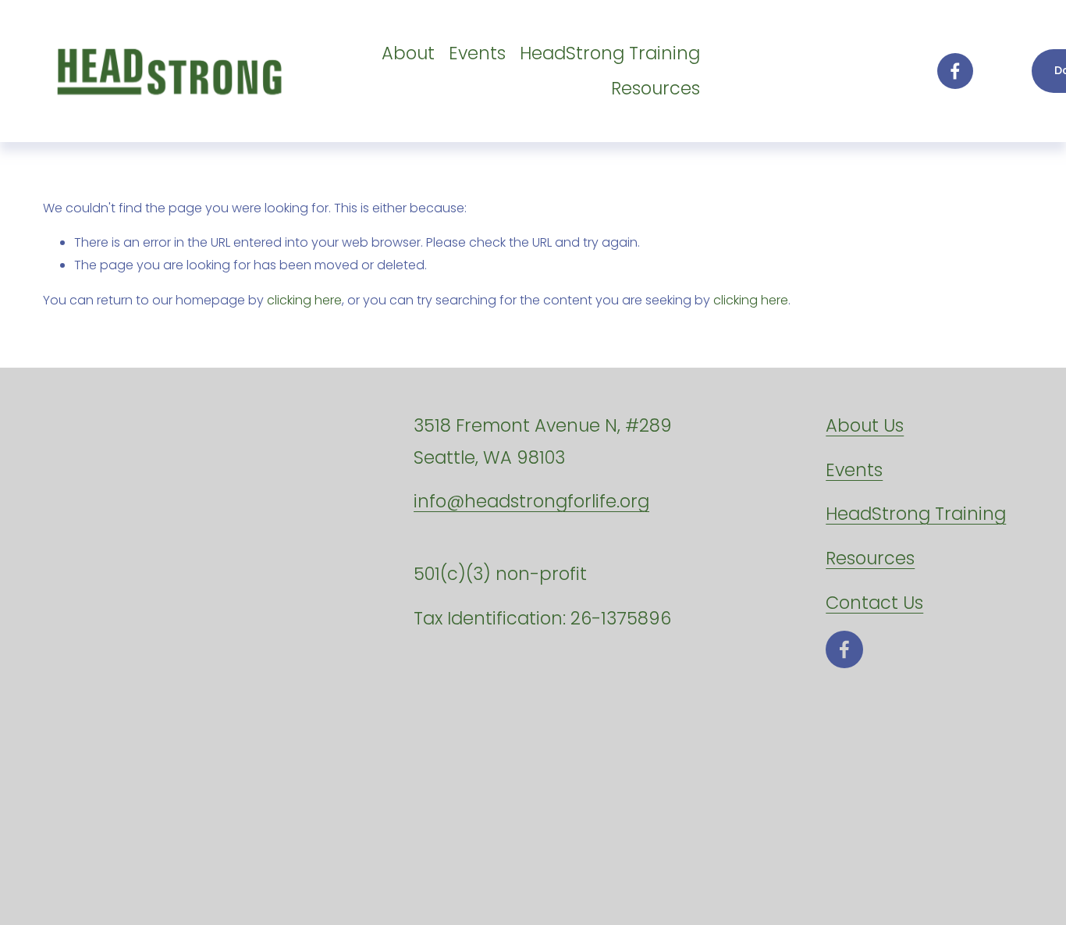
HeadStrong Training (610, 53)
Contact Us (874, 602)
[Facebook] (955, 71)
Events (477, 53)
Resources (655, 88)
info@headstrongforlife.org (531, 501)
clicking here (304, 300)
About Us (865, 425)
